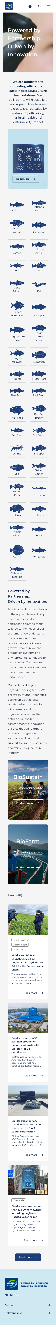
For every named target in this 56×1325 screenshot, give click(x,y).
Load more (25, 1257)
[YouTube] (17, 1294)
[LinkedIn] (6, 1294)
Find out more (25, 803)
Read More (23, 178)
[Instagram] (11, 1294)
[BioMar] (9, 6)
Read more (30, 992)
